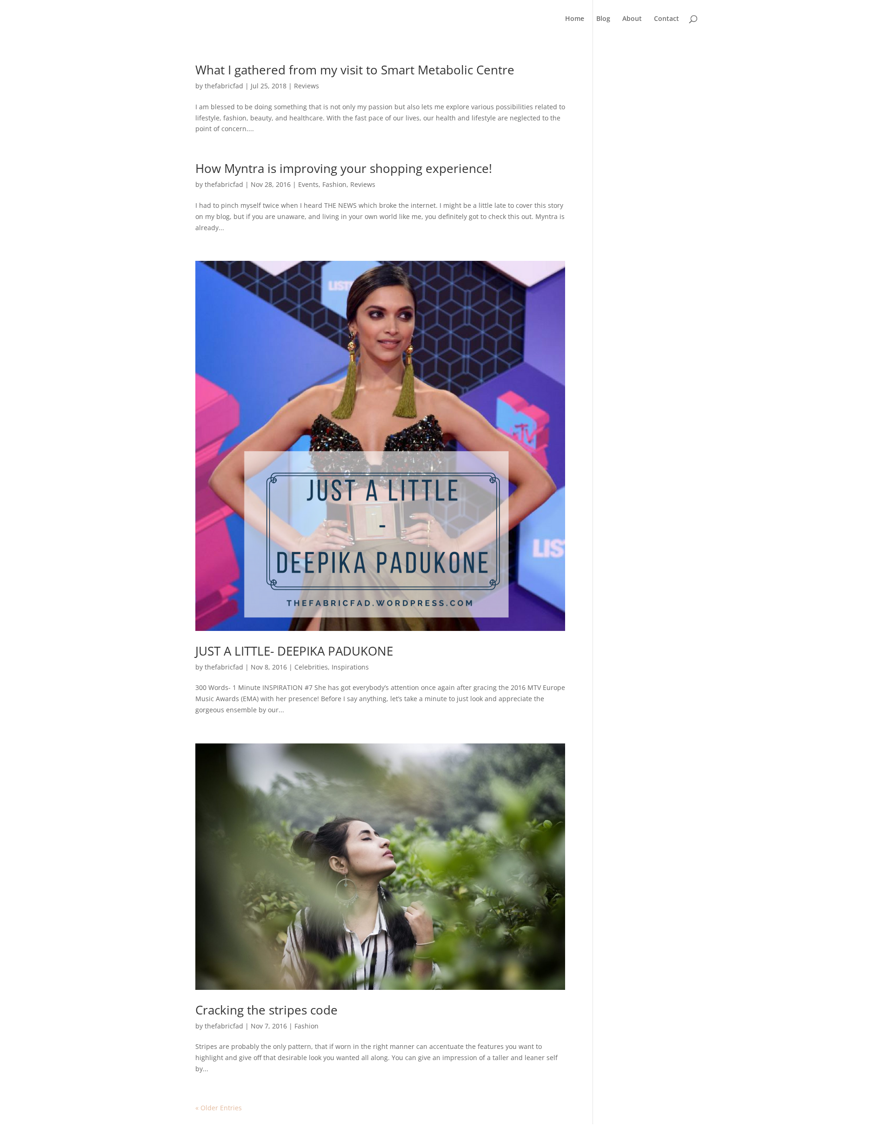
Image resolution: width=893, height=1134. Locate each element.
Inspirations (350, 667)
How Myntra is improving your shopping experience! (343, 168)
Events (308, 184)
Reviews (306, 85)
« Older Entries (218, 1107)
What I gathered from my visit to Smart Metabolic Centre (354, 69)
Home (574, 19)
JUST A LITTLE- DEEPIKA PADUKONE (294, 651)
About (632, 19)
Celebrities (311, 667)
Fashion (334, 184)
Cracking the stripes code (266, 1009)
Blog (603, 19)
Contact (666, 19)
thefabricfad (224, 85)
